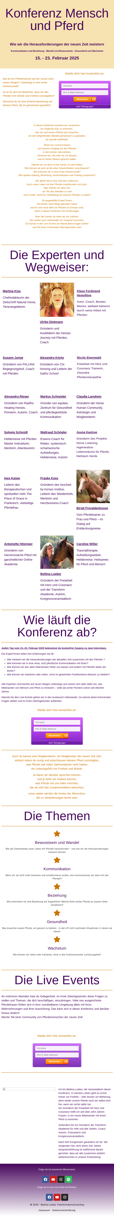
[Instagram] (60, 1179)
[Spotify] (68, 1179)
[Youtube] (53, 1179)
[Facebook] (45, 1179)
